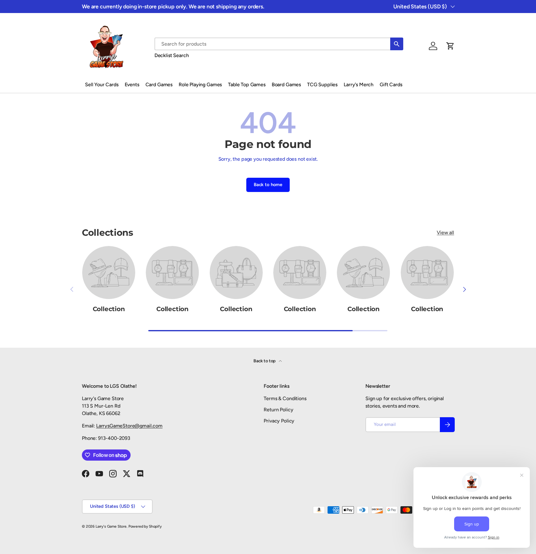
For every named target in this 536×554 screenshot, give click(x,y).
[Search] (396, 44)
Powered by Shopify (145, 526)
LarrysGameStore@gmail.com (129, 426)
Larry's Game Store (111, 526)
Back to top (264, 361)
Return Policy (278, 410)
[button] (450, 46)
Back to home (268, 184)
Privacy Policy (279, 421)
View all (445, 232)
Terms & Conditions (285, 398)
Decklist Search (171, 55)
